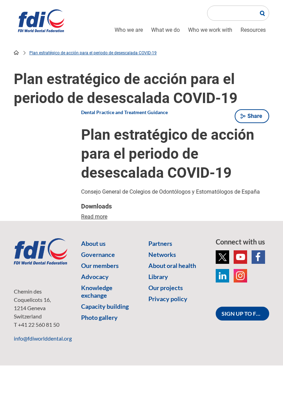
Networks (162, 254)
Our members (100, 265)
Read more (94, 216)
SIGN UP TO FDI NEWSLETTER (245, 313)
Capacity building (105, 306)
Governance (98, 254)
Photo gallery (99, 317)
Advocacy (95, 276)
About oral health (172, 265)
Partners (160, 243)
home (16, 52)
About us (93, 243)
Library (158, 276)
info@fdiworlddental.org (43, 338)
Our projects (165, 287)
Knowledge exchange (97, 291)
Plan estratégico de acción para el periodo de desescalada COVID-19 (93, 52)
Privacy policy (167, 299)
